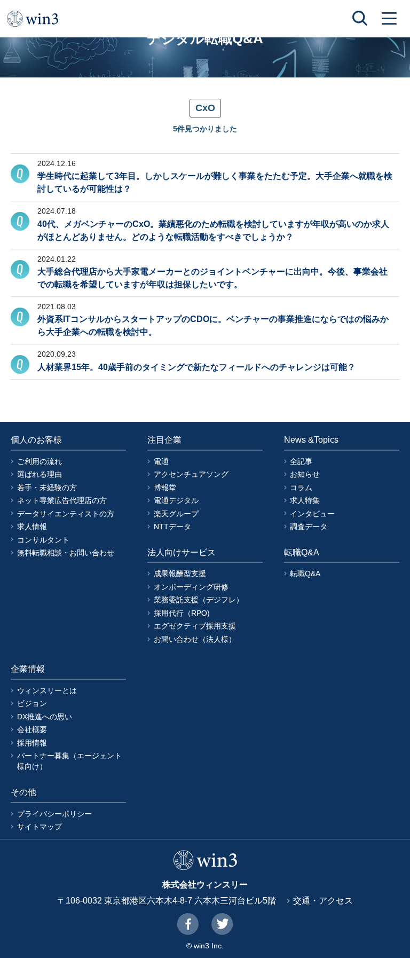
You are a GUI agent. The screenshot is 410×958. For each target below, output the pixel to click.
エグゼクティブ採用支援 (195, 626)
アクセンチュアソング (191, 474)
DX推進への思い (44, 716)
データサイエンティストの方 (65, 513)
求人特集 (305, 500)
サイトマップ (39, 826)
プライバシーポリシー (54, 814)
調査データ (308, 526)
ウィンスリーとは (47, 690)
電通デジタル (176, 500)
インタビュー (312, 513)
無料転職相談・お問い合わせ (65, 552)
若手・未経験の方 (47, 487)
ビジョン (32, 703)
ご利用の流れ (39, 461)
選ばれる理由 (39, 474)
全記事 (301, 461)
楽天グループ (176, 513)
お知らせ (305, 474)
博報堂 (165, 487)
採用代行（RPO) (182, 613)
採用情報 (32, 743)
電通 (161, 461)
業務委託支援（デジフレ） (198, 599)
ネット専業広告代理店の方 (62, 500)
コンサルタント (43, 540)
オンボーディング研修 (191, 587)
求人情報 (32, 526)
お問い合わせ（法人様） (195, 639)
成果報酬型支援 (180, 573)
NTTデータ (172, 526)
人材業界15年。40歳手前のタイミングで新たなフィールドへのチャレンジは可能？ (196, 367)
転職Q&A (305, 573)
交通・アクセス (323, 900)
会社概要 (32, 729)
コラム (301, 487)
